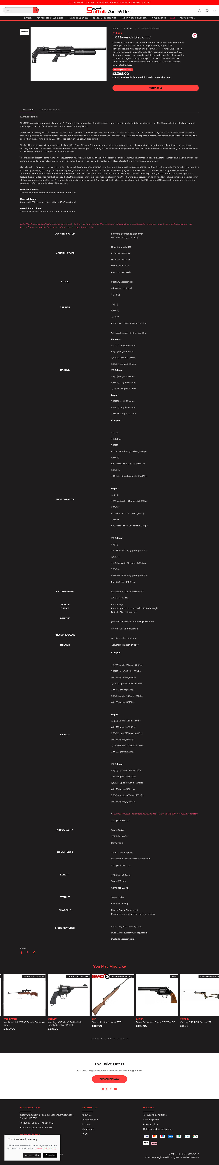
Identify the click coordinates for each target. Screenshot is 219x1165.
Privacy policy (150, 1124)
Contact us (155, 88)
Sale (172, 18)
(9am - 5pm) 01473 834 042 (38, 1122)
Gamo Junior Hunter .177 (102, 1022)
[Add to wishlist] (4, 978)
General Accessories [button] (104, 18)
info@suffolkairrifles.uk (39, 1127)
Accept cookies (32, 1155)
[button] (207, 10)
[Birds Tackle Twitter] (106, 1088)
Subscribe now (109, 1079)
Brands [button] (28, 18)
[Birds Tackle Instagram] (102, 1088)
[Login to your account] (199, 10)
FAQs (84, 1133)
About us (86, 1115)
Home (115, 28)
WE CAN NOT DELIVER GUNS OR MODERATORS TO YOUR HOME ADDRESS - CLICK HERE (109, 2)
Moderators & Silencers (134, 18)
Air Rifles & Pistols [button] (78, 18)
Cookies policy (151, 1119)
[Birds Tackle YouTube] (115, 1088)
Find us (86, 1124)
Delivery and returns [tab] (49, 109)
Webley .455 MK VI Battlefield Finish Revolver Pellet (61, 1023)
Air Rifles (128, 28)
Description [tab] (28, 109)
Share (23, 948)
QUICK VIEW (21, 1012)
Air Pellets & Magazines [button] (50, 18)
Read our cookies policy (45, 1148)
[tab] (91, 1038)
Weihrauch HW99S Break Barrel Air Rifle (21, 1023)
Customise (50, 1155)
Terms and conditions (155, 1115)
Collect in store (90, 1119)
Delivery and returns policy (158, 1129)
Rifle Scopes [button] (159, 18)
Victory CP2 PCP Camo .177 (192, 1022)
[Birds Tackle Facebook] (110, 1088)
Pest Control (187, 18)
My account (88, 1129)
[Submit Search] (36, 10)
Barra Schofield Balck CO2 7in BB (152, 1022)
